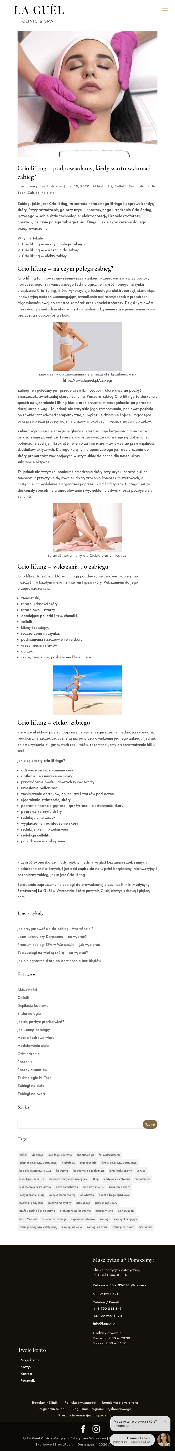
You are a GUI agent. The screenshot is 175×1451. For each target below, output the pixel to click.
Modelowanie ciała (33, 1045)
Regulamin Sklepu (52, 1409)
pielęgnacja (83, 1203)
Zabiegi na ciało (41, 192)
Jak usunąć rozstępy (34, 1029)
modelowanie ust (93, 1187)
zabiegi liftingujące (126, 1219)
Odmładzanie (29, 1053)
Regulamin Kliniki (45, 1402)
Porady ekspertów (32, 1069)
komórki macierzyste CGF (35, 1171)
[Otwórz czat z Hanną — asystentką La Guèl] (163, 1439)
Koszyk (26, 1366)
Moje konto (30, 1360)
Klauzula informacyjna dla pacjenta (84, 1415)
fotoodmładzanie (110, 1155)
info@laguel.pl (104, 1323)
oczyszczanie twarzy (62, 1195)
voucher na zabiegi (53, 1219)
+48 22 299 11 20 (107, 1315)
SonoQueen (126, 1211)
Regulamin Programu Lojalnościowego (101, 1409)
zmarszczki (30, 598)
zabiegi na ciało (72, 1227)
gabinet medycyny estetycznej (38, 1163)
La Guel (141, 1171)
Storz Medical (28, 1219)
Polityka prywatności (80, 1402)
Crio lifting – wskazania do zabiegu (52, 250)
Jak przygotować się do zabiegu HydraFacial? (55, 928)
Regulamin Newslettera (120, 1402)
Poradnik (25, 1061)
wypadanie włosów (83, 1219)
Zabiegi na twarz (32, 1093)
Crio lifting (27, 278)
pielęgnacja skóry (106, 1203)
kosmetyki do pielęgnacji (89, 1171)
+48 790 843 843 (107, 1308)
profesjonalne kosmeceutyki (37, 1211)
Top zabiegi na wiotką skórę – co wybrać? (53, 952)
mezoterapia (142, 1179)
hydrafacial (68, 1163)
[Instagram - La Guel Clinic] (96, 1429)
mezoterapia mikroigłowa (35, 1187)
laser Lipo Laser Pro (31, 1179)
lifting (95, 1179)
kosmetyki (62, 1171)
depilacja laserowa (60, 1155)
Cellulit (120, 186)
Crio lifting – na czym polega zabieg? (53, 244)
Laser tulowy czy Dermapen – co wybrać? (52, 936)
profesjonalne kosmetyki (75, 1211)
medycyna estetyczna (116, 1179)
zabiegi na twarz (97, 1227)
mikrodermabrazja (67, 1187)
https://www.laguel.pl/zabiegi (87, 380)
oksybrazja (87, 1195)
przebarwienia (104, 1211)
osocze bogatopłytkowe (114, 1195)
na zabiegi (66, 884)
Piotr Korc (55, 186)
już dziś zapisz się (79, 868)
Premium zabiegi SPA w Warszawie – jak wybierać (59, 944)
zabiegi (104, 1219)
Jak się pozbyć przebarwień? (41, 1021)
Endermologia (29, 1013)
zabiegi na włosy (123, 1227)
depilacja (38, 1155)
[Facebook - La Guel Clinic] (83, 1429)
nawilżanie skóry (119, 1187)
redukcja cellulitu (35, 835)
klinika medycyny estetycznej (119, 1163)
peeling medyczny (60, 1203)
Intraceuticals (88, 1163)
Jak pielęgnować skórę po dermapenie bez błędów (59, 960)
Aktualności (102, 186)
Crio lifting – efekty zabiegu (45, 256)
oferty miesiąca (113, 555)
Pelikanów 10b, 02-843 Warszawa (119, 1285)
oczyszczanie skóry (31, 1195)
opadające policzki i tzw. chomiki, (49, 615)
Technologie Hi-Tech (34, 1077)
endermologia (85, 1155)
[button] (165, 9)
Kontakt (26, 1373)
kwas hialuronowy (120, 1171)
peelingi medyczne (31, 1203)
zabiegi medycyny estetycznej (38, 1227)
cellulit (26, 621)
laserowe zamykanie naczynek (68, 1179)
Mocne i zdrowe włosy (36, 1037)
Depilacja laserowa (33, 1005)
